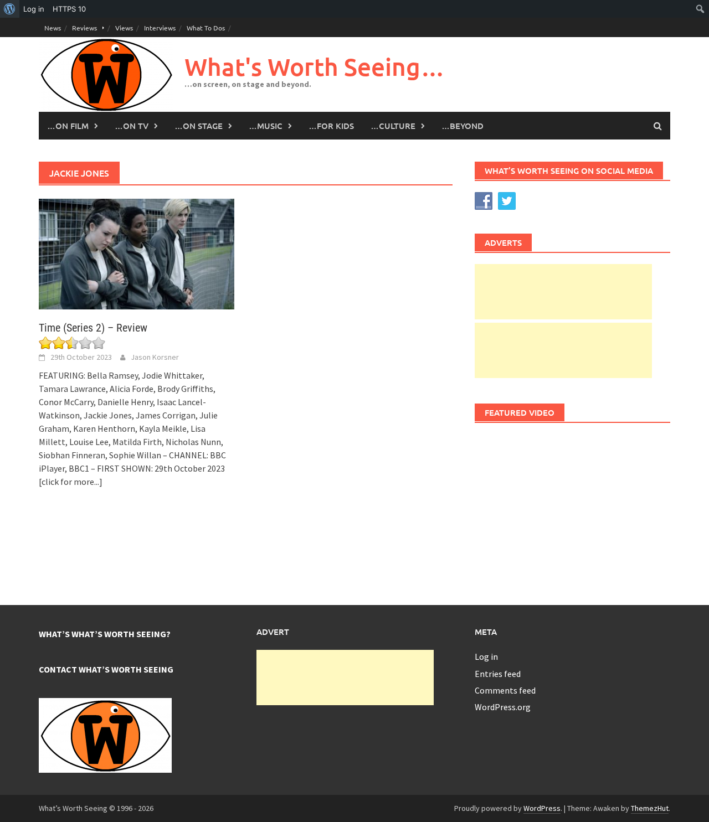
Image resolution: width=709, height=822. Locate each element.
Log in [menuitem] (33, 8)
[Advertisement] (563, 291)
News (52, 27)
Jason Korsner (155, 357)
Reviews (84, 27)
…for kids (331, 125)
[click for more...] (70, 481)
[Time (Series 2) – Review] (136, 253)
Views (124, 27)
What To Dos (206, 27)
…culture (393, 125)
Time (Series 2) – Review (93, 327)
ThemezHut (650, 808)
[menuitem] (9, 9)
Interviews (160, 27)
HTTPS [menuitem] (69, 8)
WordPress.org (503, 706)
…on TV (131, 125)
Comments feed (505, 690)
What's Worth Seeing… (314, 66)
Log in (486, 656)
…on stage (198, 125)
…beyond (462, 125)
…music (265, 125)
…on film (68, 125)
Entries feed (498, 673)
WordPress (542, 808)
